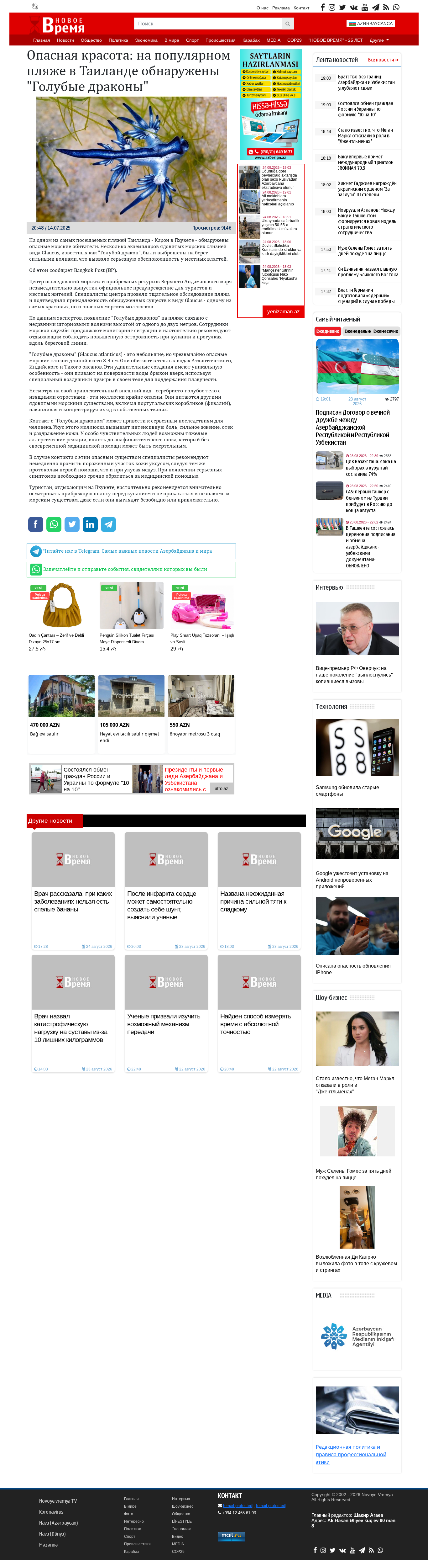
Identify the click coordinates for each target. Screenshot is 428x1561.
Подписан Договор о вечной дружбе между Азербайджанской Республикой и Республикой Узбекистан (353, 427)
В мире (171, 40)
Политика (118, 40)
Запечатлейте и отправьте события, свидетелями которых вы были (124, 569)
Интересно (134, 1521)
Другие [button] (377, 40)
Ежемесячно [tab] (385, 331)
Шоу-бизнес (182, 1506)
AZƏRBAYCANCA (374, 23)
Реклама (281, 7)
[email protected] (238, 1505)
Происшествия (221, 40)
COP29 (294, 40)
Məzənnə (48, 1545)
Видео (177, 1536)
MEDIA (273, 40)
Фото (128, 1514)
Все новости (381, 60)
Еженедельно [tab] (359, 331)
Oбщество (91, 40)
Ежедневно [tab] (327, 331)
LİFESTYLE (182, 1521)
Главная (41, 40)
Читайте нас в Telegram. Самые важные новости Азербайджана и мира (127, 551)
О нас (263, 7)
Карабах (251, 40)
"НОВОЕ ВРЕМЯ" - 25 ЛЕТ (336, 40)
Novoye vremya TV (58, 1501)
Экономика (146, 40)
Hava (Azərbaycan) (58, 1523)
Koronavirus (51, 1512)
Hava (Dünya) (52, 1534)
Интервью (181, 1499)
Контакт (301, 7)
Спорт (192, 40)
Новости (65, 40)
